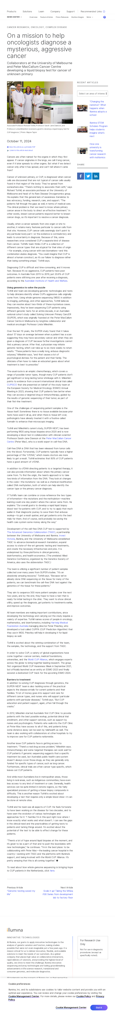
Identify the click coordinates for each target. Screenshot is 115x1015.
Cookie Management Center (23, 996)
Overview (33, 17)
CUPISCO (12, 384)
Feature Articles (46, 17)
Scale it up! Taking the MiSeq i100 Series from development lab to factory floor (58, 894)
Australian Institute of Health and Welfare (46, 280)
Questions (105, 17)
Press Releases (62, 17)
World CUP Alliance (37, 659)
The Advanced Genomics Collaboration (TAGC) (31, 532)
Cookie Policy (83, 996)
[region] (57, 996)
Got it (99, 1007)
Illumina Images (77, 17)
